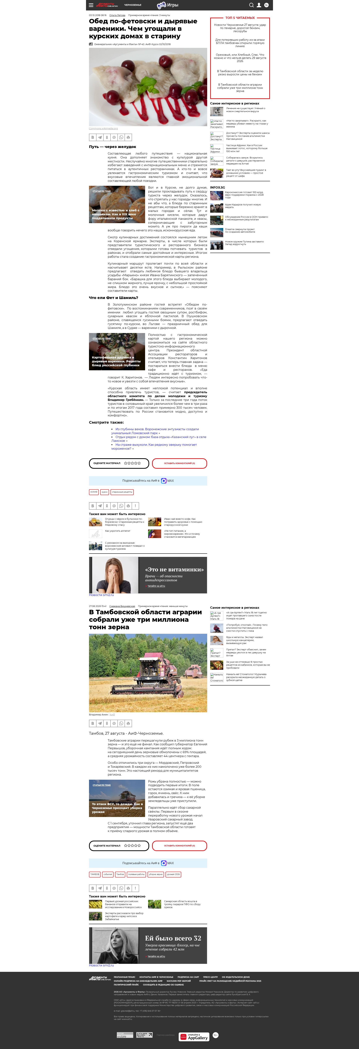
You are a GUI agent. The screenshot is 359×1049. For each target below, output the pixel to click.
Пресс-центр (210, 977)
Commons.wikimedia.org (103, 128)
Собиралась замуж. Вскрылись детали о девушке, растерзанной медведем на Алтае (245, 160)
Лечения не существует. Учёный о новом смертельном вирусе (245, 110)
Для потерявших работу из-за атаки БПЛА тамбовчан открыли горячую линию (240, 43)
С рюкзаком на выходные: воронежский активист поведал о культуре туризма (125, 545)
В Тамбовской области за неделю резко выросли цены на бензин (240, 73)
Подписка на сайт (188, 977)
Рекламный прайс (124, 977)
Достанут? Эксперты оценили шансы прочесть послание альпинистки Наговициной (248, 136)
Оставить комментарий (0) (179, 463)
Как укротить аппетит (117, 530)
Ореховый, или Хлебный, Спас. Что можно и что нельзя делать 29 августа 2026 (240, 58)
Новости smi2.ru (101, 595)
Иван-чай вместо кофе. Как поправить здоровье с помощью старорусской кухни (183, 521)
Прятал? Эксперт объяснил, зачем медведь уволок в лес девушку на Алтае (246, 652)
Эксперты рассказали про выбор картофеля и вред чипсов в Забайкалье (124, 916)
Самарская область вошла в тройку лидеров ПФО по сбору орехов (182, 904)
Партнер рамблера (165, 1035)
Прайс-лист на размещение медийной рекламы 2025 (230, 981)
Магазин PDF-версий (179, 981)
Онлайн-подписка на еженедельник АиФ (138, 981)
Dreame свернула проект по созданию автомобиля (240, 230)
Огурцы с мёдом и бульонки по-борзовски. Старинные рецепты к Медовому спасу (124, 521)
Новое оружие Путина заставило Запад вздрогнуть (244, 243)
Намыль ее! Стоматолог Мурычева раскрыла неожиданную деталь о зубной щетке (246, 677)
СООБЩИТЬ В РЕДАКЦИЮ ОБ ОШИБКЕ (163, 985)
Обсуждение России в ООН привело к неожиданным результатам (246, 218)
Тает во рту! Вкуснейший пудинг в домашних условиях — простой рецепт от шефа (246, 173)
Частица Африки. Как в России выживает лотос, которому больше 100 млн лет (246, 148)
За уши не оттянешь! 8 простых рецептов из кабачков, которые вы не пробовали (248, 664)
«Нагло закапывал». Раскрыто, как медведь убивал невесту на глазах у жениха (247, 123)
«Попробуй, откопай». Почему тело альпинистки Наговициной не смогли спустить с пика (247, 627)
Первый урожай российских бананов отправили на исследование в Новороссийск (123, 904)
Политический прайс (126, 985)
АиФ (112, 714)
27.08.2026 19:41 (97, 606)
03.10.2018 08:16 (97, 15)
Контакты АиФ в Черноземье (156, 977)
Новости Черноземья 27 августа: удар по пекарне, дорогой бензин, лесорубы (240, 28)
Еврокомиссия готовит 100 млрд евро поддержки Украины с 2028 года (244, 195)
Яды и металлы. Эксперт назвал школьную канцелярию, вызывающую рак (244, 640)
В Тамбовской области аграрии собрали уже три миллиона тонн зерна (240, 88)
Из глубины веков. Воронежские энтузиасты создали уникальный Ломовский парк (155, 431)
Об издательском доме (236, 977)
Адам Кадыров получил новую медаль (243, 206)
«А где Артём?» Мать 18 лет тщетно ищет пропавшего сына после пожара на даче (246, 615)
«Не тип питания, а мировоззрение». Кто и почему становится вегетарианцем (182, 533)
